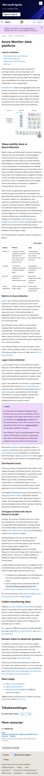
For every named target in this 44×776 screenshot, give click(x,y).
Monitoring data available (15, 689)
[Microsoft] (22, 22)
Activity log (21, 419)
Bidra (27, 767)
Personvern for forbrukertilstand (24, 770)
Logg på (39, 22)
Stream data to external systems (14, 61)
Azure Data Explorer (30, 386)
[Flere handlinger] (40, 36)
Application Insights (14, 495)
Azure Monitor (20, 36)
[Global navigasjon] (2, 22)
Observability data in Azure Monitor (15, 56)
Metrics (4, 301)
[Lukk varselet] (40, 3)
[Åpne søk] (34, 22)
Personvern (5, 770)
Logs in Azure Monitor (14, 687)
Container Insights (17, 222)
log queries (14, 447)
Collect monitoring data (11, 59)
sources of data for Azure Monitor (22, 607)
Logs (3, 365)
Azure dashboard (8, 453)
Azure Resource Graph (18, 530)
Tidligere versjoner (8, 767)
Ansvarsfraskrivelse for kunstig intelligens (16, 764)
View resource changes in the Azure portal (22, 589)
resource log (31, 425)
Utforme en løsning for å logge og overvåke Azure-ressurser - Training (20, 735)
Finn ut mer (22, 699)
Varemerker (18, 773)
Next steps (7, 64)
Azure (10, 36)
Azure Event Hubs (23, 658)
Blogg (19, 767)
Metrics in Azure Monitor (22, 631)
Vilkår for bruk (6, 773)
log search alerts (26, 456)
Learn (4, 36)
